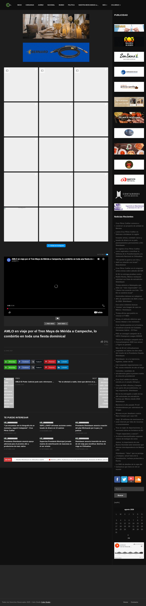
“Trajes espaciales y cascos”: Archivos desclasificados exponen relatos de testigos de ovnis (129, 436)
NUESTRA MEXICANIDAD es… (89, 5)
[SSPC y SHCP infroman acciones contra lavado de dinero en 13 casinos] (56, 422)
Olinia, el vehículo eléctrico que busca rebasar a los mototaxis (128, 320)
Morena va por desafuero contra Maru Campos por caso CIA (128, 415)
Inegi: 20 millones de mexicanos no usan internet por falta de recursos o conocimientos (130, 421)
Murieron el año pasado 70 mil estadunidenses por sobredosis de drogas (129, 407)
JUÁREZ (41, 5)
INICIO (19, 5)
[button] (21, 84)
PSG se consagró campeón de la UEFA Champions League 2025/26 (129, 335)
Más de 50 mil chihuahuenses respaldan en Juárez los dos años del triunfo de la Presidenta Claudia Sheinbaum (130, 352)
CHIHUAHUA (30, 5)
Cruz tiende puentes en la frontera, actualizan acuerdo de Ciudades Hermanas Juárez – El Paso (129, 327)
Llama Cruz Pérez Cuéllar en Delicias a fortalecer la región (127, 233)
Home (125, 602)
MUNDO (61, 5)
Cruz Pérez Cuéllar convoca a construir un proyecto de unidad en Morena (130, 225)
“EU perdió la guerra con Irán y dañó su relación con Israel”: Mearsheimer (128, 262)
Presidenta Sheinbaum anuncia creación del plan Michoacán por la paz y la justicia (91, 428)
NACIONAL (51, 5)
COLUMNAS (115, 5)
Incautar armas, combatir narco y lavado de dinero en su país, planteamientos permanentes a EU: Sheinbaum (129, 241)
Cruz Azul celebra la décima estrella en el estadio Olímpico (128, 381)
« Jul (129, 535)
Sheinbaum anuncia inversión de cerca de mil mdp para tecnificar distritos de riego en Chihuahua (90, 443)
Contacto (134, 602)
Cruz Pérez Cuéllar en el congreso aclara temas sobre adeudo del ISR (129, 269)
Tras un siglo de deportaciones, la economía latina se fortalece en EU (129, 429)
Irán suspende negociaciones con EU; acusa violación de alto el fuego (130, 366)
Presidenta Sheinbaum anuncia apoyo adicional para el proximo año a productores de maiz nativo (19, 443)
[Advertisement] (18, 580)
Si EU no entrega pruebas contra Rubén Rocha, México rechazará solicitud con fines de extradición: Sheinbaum (129, 278)
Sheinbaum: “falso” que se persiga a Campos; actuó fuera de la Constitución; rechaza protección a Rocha (129, 457)
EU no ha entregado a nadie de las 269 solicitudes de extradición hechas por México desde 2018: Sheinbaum (129, 397)
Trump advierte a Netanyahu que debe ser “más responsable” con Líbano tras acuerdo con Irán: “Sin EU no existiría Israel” (129, 289)
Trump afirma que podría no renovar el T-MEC (127, 314)
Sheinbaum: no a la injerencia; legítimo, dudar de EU (128, 360)
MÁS (104, 5)
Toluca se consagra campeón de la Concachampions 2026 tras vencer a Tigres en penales (129, 342)
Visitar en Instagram (57, 245)
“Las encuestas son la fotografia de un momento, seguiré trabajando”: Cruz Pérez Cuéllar (19, 428)
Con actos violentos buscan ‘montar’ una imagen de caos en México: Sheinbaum (128, 307)
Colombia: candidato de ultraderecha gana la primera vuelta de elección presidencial (130, 373)
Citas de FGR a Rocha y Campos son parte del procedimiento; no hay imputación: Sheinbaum (128, 388)
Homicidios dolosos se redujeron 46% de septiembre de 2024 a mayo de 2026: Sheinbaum (129, 298)
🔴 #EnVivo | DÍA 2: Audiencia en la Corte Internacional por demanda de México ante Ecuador (62, 459)
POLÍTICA (71, 5)
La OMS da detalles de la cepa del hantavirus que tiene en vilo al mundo (129, 466)
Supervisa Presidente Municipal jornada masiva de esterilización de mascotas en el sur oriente (56, 443)
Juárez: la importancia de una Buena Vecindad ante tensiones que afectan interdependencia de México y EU (130, 446)
